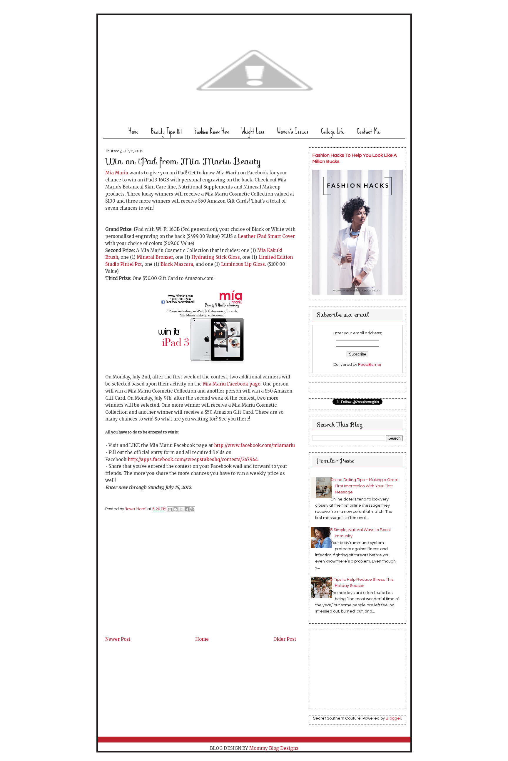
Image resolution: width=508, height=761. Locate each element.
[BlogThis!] (175, 509)
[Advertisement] (149, 594)
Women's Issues (292, 131)
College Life (332, 131)
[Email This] (170, 509)
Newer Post (118, 639)
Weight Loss (252, 131)
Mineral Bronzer (155, 257)
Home (133, 131)
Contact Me (368, 131)
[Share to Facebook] (187, 509)
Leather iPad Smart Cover (266, 236)
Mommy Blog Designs (273, 748)
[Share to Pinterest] (192, 509)
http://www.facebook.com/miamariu (254, 445)
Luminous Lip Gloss (243, 264)
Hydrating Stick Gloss (215, 257)
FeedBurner (370, 365)
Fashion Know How (211, 131)
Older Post (284, 639)
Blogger (393, 718)
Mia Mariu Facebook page (231, 384)
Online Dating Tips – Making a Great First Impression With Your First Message (364, 486)
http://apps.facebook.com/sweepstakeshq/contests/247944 (193, 459)
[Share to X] (181, 509)
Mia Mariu (116, 173)
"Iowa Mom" (136, 509)
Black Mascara (177, 264)
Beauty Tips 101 (166, 131)
